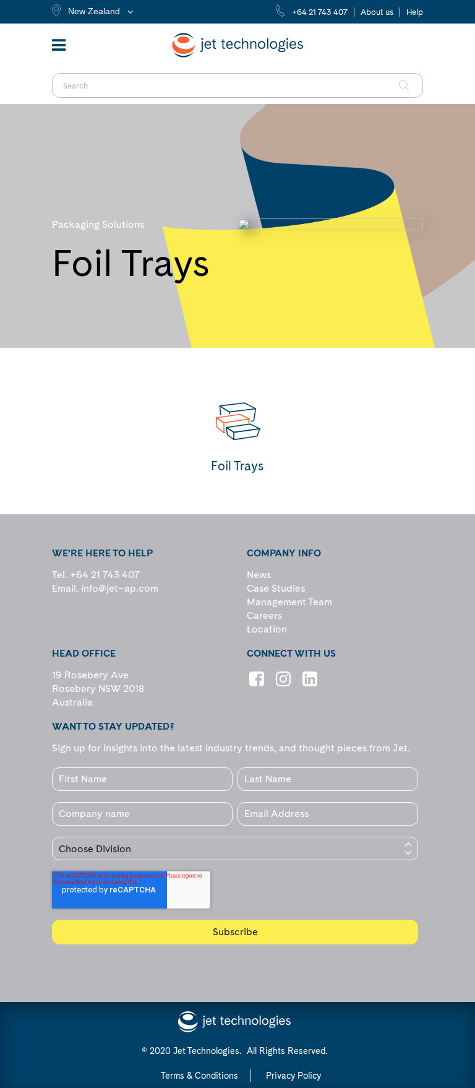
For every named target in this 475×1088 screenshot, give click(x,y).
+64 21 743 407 (320, 12)
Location (267, 629)
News (259, 575)
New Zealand (94, 11)
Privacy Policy (293, 1076)
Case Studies (276, 588)
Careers (264, 615)
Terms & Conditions (199, 1076)
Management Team (289, 602)
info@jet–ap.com (119, 588)
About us (377, 12)
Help (414, 12)
